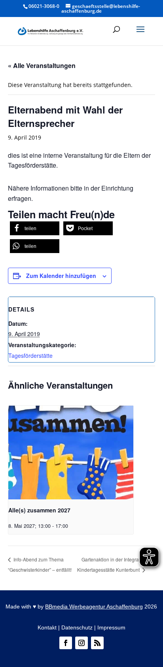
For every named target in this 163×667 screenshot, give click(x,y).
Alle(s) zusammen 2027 (39, 510)
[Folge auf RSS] (97, 643)
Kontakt (47, 627)
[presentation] (70, 452)
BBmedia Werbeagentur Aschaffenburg (94, 606)
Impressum (111, 627)
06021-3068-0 (43, 6)
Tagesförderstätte (30, 355)
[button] (140, 34)
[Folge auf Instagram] (81, 643)
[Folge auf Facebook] (65, 643)
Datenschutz (77, 627)
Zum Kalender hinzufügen (61, 276)
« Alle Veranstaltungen (42, 65)
